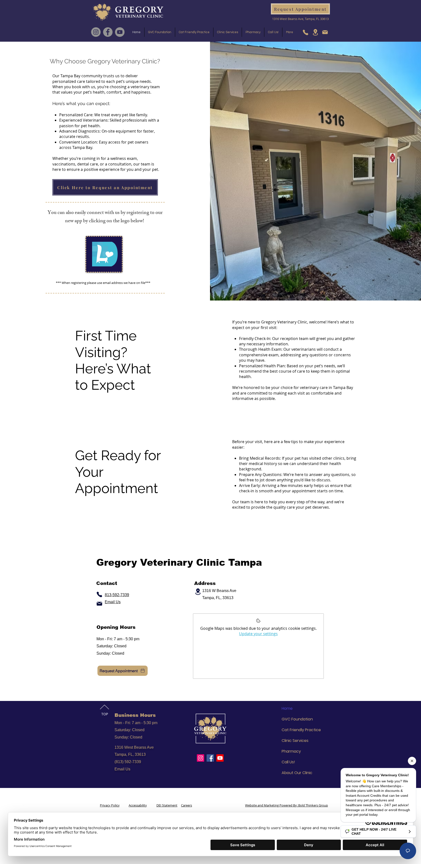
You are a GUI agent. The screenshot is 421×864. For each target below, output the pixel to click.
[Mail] (325, 32)
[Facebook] (108, 32)
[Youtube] (220, 758)
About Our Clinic (297, 773)
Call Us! (288, 762)
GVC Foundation (297, 719)
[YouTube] (119, 32)
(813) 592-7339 (128, 762)
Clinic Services (295, 740)
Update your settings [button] (258, 633)
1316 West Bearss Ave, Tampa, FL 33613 (300, 19)
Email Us (122, 769)
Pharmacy (291, 751)
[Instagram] (96, 32)
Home (287, 708)
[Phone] (305, 32)
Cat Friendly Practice (301, 730)
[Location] (315, 32)
